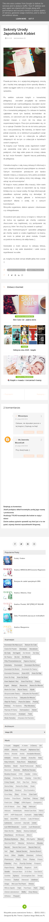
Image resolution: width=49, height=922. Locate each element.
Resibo (19, 867)
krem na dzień (22, 677)
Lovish (24, 827)
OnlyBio (21, 855)
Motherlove (30, 843)
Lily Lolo (26, 823)
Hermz (41, 811)
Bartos (38, 766)
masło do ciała (10, 689)
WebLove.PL (40, 916)
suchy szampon (10, 714)
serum (34, 710)
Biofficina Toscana (29, 770)
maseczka (23, 685)
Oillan (13, 855)
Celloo (35, 774)
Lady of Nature (33, 819)
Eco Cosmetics (29, 790)
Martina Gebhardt (30, 831)
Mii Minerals (20, 835)
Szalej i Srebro (19, 558)
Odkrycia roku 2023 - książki (24, 350)
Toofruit (16, 880)
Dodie (32, 786)
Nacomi (7, 847)
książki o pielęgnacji (35, 270)
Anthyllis (7, 758)
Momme (21, 843)
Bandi (15, 766)
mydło (32, 689)
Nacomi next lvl (34, 847)
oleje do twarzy (10, 702)
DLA (18, 782)
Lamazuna (8, 823)
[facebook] (14, 544)
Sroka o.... (31, 913)
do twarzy (8, 657)
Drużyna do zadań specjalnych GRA (27, 581)
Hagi (24, 806)
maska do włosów (36, 685)
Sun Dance (38, 872)
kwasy (37, 681)
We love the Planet (19, 884)
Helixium (7, 811)
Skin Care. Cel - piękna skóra (24, 320)
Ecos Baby (8, 794)
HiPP (6, 815)
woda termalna (10, 718)
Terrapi (40, 876)
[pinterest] (27, 544)
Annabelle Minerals (33, 754)
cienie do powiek (11, 649)
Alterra (7, 754)
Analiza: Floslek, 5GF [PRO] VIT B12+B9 (29, 604)
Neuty (7, 855)
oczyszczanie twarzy (12, 693)
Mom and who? (10, 843)
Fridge (17, 802)
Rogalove (28, 867)
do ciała (7, 653)
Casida (27, 774)
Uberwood (25, 880)
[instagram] (34, 544)
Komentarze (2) (20, 38)
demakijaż (23, 649)
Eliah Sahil (33, 794)
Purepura (37, 863)
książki (24, 346)
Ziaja (41, 888)
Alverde (14, 754)
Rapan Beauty (9, 867)
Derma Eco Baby (22, 786)
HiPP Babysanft (16, 815)
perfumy (7, 706)
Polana (40, 859)
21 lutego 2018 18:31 (21, 419)
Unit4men (34, 880)
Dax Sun (26, 782)
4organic (16, 745)
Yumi (35, 888)
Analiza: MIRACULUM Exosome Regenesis (29, 570)
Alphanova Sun (34, 750)
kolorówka (8, 665)
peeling (35, 702)
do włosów (26, 657)
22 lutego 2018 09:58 (21, 446)
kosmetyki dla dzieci (32, 665)
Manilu (19, 831)
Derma (34, 782)
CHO (20, 774)
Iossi (6, 819)
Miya (22, 839)
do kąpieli (16, 653)
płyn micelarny (29, 706)
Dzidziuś (18, 790)
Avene (24, 758)
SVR (35, 867)
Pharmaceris (9, 859)
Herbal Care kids (30, 811)
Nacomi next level (19, 847)
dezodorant (33, 649)
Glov (18, 806)
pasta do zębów (24, 702)
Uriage (7, 884)
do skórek (26, 653)
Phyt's (18, 859)
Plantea (32, 859)
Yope (19, 888)
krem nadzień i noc (11, 681)
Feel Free (26, 798)
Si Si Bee (28, 872)
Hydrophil (28, 815)
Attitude (16, 758)
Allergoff (23, 750)
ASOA (7, 750)
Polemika (8, 863)
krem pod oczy (26, 681)
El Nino (23, 794)
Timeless (8, 880)
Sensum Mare (17, 872)
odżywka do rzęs (11, 698)
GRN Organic (26, 802)
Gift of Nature (9, 806)
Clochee (7, 778)
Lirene (34, 823)
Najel (12, 851)
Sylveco (16, 876)
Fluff (42, 798)
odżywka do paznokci (30, 693)
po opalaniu (17, 706)
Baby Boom (21, 762)
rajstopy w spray (11, 710)
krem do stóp (9, 677)
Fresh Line (8, 802)
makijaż (14, 685)
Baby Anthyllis (9, 762)
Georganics (38, 802)
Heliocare (32, 806)
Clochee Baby (18, 778)
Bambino (8, 766)
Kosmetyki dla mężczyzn (13, 645)
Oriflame (39, 855)
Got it (31, 19)
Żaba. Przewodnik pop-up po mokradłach (29, 616)
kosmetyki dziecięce (12, 673)
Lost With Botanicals (12, 827)
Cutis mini (37, 778)
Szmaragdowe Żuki (28, 876)
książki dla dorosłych (16, 270)
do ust (17, 657)
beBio (24, 892)
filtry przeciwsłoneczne (13, 661)
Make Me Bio (9, 831)
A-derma (34, 745)
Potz (15, 863)
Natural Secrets (21, 851)
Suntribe (7, 876)
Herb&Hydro (17, 811)
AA (40, 745)
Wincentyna (23, 416)
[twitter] (21, 544)
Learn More (21, 19)
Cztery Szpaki (9, 782)
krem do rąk (36, 673)
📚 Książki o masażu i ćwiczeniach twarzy (24, 380)
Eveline (7, 798)
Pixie (25, 859)
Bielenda (17, 770)
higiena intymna (29, 661)
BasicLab (8, 770)
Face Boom (16, 798)
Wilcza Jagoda (10, 888)
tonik (30, 714)
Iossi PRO (14, 819)
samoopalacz (24, 710)
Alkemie (14, 750)
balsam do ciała (31, 645)
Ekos (17, 794)
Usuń (40, 432)
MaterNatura (9, 835)
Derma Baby (9, 786)
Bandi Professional (26, 766)
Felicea (35, 798)
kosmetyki (18, 665)
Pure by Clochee (26, 863)
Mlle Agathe (31, 839)
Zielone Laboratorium (12, 892)
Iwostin (23, 819)
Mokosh (40, 839)
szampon (22, 714)
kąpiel (7, 685)
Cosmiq (28, 778)
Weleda (31, 884)
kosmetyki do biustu (12, 669)
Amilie (22, 754)
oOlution (8, 896)
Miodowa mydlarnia (11, 839)
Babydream (32, 762)
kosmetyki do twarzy (29, 669)
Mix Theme (18, 916)
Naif (6, 851)
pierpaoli (16, 896)
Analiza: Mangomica (21, 627)
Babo (40, 758)
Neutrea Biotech (35, 851)
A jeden (25, 745)
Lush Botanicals (34, 827)
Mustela (40, 843)
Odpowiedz (29, 432)
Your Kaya (27, 888)
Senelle (7, 872)
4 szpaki (8, 745)
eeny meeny (33, 892)
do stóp (36, 653)
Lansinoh (18, 823)
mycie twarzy (22, 689)
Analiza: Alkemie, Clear (22, 593)
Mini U (29, 835)
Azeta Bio (32, 758)
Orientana (30, 855)
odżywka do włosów (27, 698)
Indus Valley (38, 815)
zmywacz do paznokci (26, 718)
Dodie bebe (8, 790)
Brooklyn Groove (10, 774)
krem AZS (25, 673)
